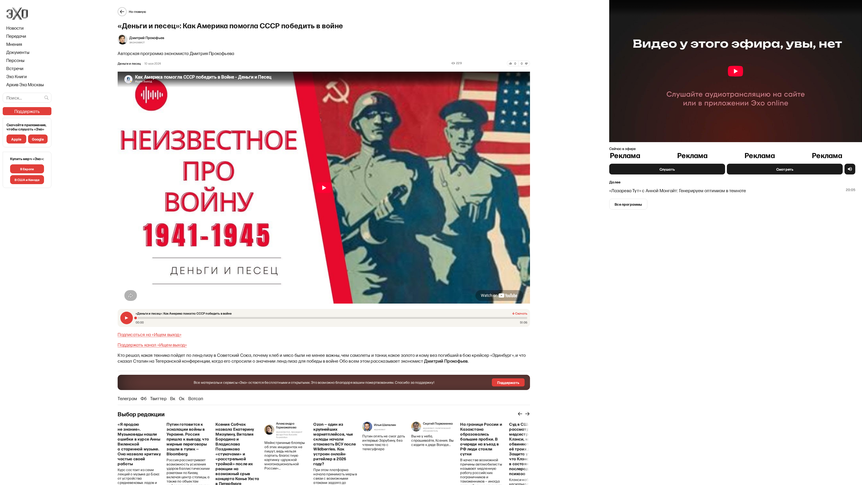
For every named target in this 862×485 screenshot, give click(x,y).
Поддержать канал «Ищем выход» (152, 345)
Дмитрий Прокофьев (146, 37)
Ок (182, 398)
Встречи (14, 68)
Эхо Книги (16, 76)
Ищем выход (166, 334)
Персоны (15, 60)
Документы (17, 52)
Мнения (14, 44)
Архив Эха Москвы (25, 84)
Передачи (16, 36)
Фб (144, 398)
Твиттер (158, 398)
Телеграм (127, 398)
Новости (15, 28)
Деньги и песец (129, 63)
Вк (172, 398)
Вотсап (195, 398)
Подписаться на (135, 334)
